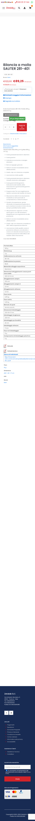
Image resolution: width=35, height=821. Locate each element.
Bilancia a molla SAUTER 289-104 (17, 473)
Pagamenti (10, 725)
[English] (2, 2)
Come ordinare (12, 737)
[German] (5, 2)
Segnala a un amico (12, 101)
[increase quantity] (13, 127)
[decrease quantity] (5, 127)
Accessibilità (11, 742)
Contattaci (10, 754)
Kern (9, 77)
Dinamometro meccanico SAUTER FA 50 (17, 649)
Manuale (10, 346)
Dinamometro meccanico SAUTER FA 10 (17, 502)
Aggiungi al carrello (22, 127)
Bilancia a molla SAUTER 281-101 (17, 414)
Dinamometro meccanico (18, 134)
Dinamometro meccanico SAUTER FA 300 (17, 620)
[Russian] (10, 2)
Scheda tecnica (12, 115)
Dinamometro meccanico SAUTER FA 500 (17, 678)
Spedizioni (10, 727)
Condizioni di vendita (14, 734)
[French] (3, 2)
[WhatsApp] (32, 2)
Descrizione (7, 144)
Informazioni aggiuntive (10, 146)
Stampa (8, 98)
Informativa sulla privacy (15, 739)
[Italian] (7, 2)
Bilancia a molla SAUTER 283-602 (17, 443)
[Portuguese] (9, 2)
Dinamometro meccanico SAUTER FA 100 (17, 531)
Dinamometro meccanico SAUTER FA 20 (17, 561)
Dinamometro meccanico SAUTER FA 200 (17, 590)
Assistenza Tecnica (13, 752)
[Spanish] (12, 2)
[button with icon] (6, 713)
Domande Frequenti (13, 730)
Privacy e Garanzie (13, 732)
